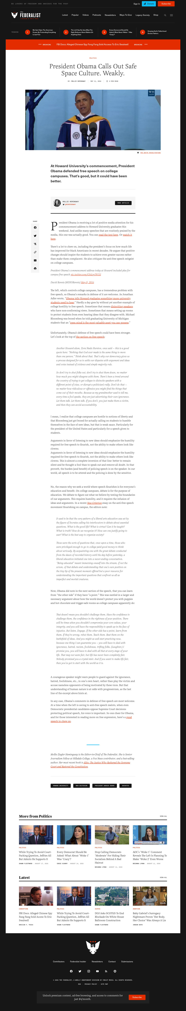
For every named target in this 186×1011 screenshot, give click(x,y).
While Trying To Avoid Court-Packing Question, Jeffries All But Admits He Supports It (35, 856)
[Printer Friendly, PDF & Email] (35, 269)
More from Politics (35, 816)
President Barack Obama (104, 786)
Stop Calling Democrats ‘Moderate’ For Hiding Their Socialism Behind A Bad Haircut (110, 857)
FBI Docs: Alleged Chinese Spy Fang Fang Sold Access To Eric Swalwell (35, 917)
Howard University (60, 786)
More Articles (123, 203)
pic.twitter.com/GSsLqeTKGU (86, 274)
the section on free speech (90, 336)
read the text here (108, 234)
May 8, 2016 (87, 282)
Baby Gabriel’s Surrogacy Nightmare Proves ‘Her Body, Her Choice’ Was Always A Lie (149, 917)
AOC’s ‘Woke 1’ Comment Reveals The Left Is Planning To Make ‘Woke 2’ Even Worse (150, 856)
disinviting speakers (122, 306)
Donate (150, 3)
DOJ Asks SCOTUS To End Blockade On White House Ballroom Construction (109, 917)
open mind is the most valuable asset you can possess (99, 322)
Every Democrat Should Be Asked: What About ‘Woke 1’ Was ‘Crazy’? (73, 856)
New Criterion (94, 503)
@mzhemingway (70, 204)
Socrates (125, 786)
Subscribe (166, 3)
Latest (24, 877)
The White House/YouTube (150, 152)
